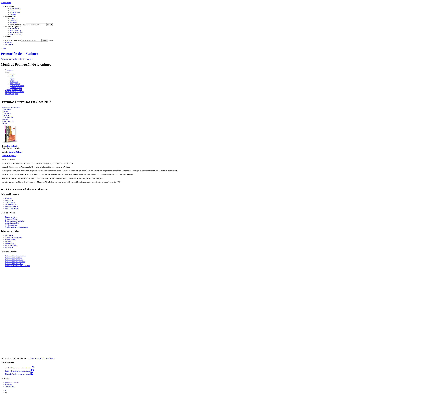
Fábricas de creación (17, 86)
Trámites (13, 14)
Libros (12, 80)
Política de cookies (16, 32)
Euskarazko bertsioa (12, 382)
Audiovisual (14, 82)
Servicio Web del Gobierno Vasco (42, 358)
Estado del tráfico (11, 245)
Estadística (9, 247)
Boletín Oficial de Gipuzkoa (15, 262)
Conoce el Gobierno (12, 219)
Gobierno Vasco (15, 12)
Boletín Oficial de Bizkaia (14, 260)
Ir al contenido (6, 3)
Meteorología (10, 243)
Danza (12, 78)
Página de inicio (15, 8)
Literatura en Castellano (6, 114)
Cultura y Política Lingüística (17, 59)
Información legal (16, 31)
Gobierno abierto (11, 225)
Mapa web (13, 22)
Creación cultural (16, 88)
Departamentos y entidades (14, 221)
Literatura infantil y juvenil (8, 118)
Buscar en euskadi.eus (17, 24)
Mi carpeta (9, 44)
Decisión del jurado (9, 156)
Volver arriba (9, 386)
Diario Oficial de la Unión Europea (17, 266)
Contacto (13, 18)
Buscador (13, 20)
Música (12, 74)
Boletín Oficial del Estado (14, 264)
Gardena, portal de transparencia (16, 227)
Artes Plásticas (15, 84)
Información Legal (11, 206)
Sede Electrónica (15, 34)
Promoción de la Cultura (19, 54)
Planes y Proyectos (11, 94)
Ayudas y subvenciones (13, 90)
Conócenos (9, 70)
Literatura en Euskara (6, 110)
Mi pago (8, 241)
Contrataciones (10, 239)
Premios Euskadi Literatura (14, 92)
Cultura (3, 48)
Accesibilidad (14, 29)
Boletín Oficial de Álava (13, 258)
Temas (12, 10)
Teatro (12, 76)
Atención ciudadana (12, 223)
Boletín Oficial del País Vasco (15, 256)
